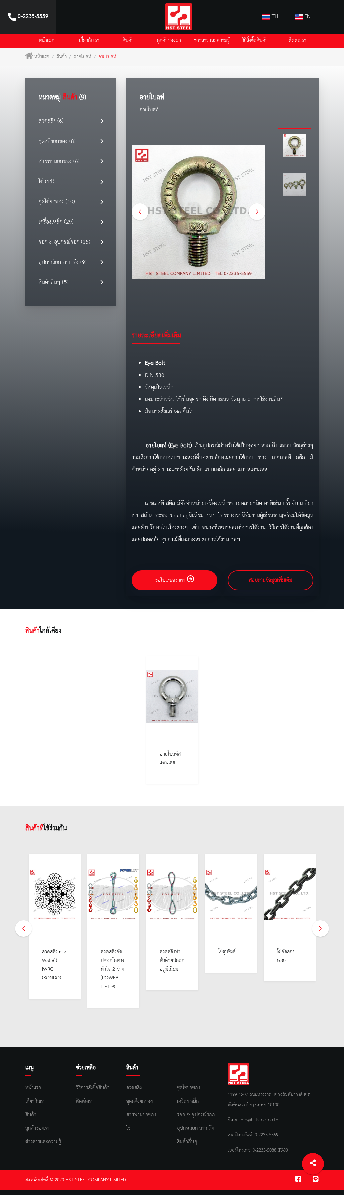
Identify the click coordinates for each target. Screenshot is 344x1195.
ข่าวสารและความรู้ (212, 40)
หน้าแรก (46, 40)
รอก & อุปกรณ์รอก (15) (64, 242)
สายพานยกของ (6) (59, 161)
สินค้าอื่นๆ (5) (54, 282)
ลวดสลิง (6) (51, 121)
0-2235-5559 (265, 1135)
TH (274, 16)
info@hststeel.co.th (259, 1120)
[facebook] (298, 1179)
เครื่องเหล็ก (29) (56, 222)
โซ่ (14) (46, 182)
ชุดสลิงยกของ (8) (57, 141)
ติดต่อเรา (297, 40)
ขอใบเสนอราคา (171, 580)
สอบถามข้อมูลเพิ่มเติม (270, 580)
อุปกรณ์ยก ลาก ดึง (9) (63, 262)
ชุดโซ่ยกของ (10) (57, 202)
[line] (316, 1179)
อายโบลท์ (82, 56)
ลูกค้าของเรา (169, 40)
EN (307, 16)
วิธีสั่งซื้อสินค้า (255, 40)
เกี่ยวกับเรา (89, 40)
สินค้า (128, 40)
